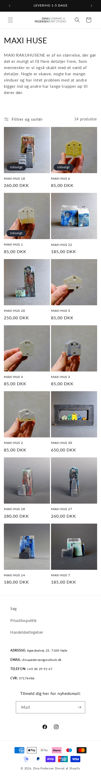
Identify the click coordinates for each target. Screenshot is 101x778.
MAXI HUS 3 (60, 377)
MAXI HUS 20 (14, 311)
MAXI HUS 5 (60, 311)
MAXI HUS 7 (60, 575)
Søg (13, 608)
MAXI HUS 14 (14, 575)
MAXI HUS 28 (14, 509)
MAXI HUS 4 (13, 377)
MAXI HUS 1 (13, 244)
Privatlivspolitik (23, 620)
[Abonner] (79, 707)
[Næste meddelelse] (91, 5)
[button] (10, 20)
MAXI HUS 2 (13, 443)
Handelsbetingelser (26, 632)
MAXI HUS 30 (61, 443)
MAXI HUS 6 (60, 178)
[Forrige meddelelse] (9, 5)
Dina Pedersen (43, 768)
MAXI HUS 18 (14, 178)
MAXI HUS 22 (61, 245)
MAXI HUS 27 (61, 509)
